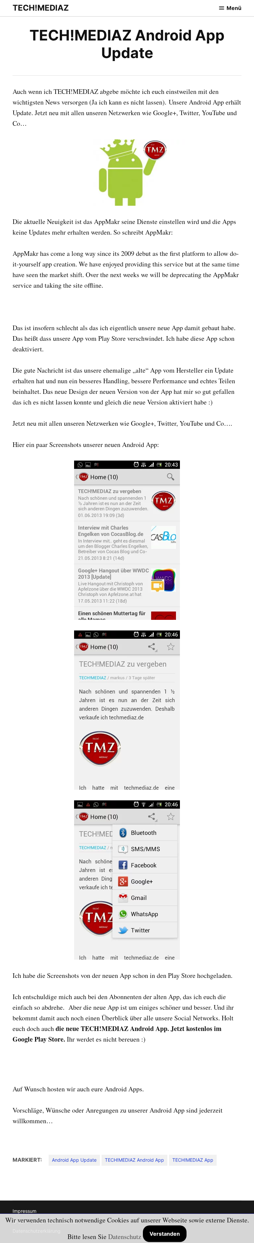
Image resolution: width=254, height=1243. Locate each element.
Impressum (24, 1211)
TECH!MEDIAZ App (192, 1160)
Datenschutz (124, 1236)
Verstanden (164, 1233)
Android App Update (74, 1160)
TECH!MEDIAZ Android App (134, 1160)
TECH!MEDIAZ (41, 8)
